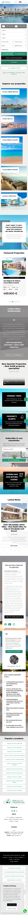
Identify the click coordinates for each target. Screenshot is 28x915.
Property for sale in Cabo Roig (14, 741)
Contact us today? (14, 649)
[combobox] (14, 30)
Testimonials (15, 817)
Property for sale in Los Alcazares (14, 770)
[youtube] (10, 622)
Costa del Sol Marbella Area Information (14, 869)
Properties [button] (12, 815)
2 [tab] (10, 301)
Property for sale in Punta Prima (14, 766)
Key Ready (10, 26)
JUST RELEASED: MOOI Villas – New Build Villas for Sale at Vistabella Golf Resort (14, 525)
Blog (10, 817)
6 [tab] (17, 301)
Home (7, 815)
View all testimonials (14, 352)
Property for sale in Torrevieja (14, 788)
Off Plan (22, 26)
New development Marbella (14, 881)
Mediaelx (16, 859)
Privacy (10, 855)
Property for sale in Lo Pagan (14, 774)
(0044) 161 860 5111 (14, 833)
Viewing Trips (18, 815)
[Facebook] (6, 622)
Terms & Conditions (18, 855)
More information (8, 900)
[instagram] (14, 622)
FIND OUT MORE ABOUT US (14, 614)
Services (21, 817)
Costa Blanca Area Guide (14, 865)
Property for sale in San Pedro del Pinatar (14, 779)
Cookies (11, 857)
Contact (16, 819)
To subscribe (14, 457)
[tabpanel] (14, 277)
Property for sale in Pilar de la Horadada (14, 753)
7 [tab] (18, 301)
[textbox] (14, 30)
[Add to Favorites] (23, 259)
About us (6, 817)
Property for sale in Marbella (14, 749)
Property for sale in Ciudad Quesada (14, 757)
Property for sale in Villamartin (14, 784)
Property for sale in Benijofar (14, 745)
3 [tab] (12, 301)
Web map (17, 857)
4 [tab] (14, 301)
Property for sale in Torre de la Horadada (14, 761)
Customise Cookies (11, 908)
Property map (15, 68)
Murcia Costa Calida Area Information (14, 873)
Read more (14, 543)
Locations (11, 819)
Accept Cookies (12, 904)
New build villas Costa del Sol (14, 877)
